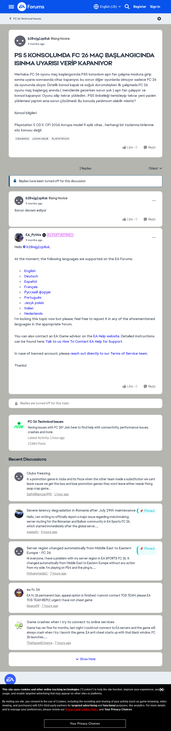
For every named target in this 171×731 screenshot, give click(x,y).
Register (139, 7)
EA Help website (106, 336)
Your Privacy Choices (85, 723)
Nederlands (33, 313)
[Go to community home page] (31, 6)
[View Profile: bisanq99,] (18, 593)
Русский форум (37, 292)
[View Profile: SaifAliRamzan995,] (18, 476)
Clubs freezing (38, 473)
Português (32, 297)
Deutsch (31, 276)
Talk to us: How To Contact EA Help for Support (84, 341)
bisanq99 (33, 606)
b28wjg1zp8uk (39, 39)
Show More (88, 659)
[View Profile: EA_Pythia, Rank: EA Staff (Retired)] (18, 237)
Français (31, 286)
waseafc (33, 532)
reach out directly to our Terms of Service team (108, 353)
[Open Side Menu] (11, 6)
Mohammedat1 (37, 573)
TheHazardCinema (39, 643)
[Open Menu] (159, 19)
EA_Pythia (33, 235)
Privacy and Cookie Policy (81, 709)
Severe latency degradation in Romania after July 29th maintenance (81, 510)
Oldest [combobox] (155, 168)
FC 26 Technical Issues (27, 18)
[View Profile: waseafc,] (18, 513)
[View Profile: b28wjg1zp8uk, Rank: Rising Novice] (20, 41)
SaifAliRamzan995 (39, 494)
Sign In (155, 7)
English (30, 271)
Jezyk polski (34, 302)
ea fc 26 (33, 589)
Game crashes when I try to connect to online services (70, 622)
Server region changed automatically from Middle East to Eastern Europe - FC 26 (79, 550)
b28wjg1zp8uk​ (38, 247)
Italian (29, 308)
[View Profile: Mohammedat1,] (18, 551)
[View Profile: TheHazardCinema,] (18, 625)
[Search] (127, 6)
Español (30, 281)
